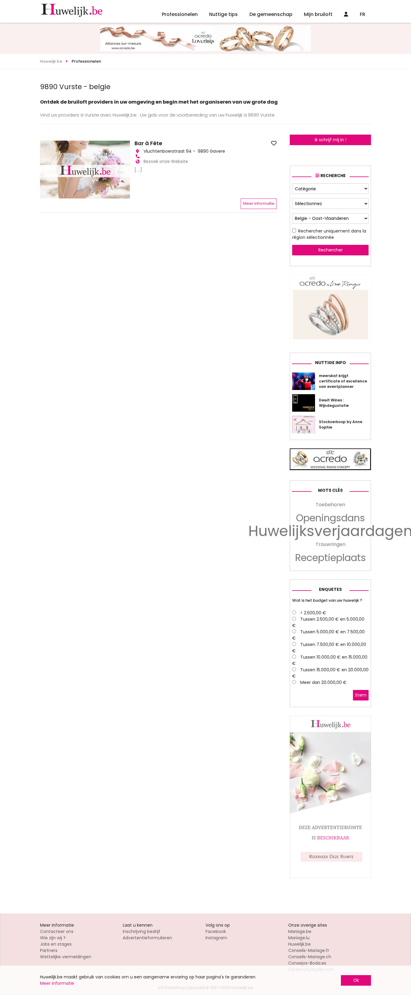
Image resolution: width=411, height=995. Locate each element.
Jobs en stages (56, 944)
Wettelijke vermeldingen (65, 957)
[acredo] (205, 50)
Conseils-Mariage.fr (308, 950)
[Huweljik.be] (330, 877)
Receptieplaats (330, 557)
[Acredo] (330, 341)
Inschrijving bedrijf (141, 931)
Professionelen (180, 14)
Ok (356, 980)
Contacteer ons (56, 931)
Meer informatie (258, 203)
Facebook (216, 931)
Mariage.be (299, 931)
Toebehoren (330, 504)
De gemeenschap (270, 14)
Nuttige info (330, 363)
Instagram (216, 938)
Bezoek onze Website (166, 161)
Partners (48, 950)
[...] (138, 170)
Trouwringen (330, 544)
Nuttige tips (223, 14)
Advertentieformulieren (147, 938)
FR (362, 14)
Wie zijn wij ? (53, 938)
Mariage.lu (299, 938)
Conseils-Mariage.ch (309, 957)
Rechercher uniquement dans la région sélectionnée (329, 234)
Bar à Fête (148, 143)
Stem (360, 695)
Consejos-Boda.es (307, 963)
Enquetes (330, 589)
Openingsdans (330, 518)
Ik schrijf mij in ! (330, 140)
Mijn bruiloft (318, 14)
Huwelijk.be (299, 944)
